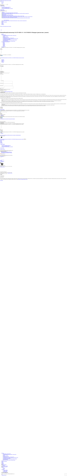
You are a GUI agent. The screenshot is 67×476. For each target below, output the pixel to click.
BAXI (3, 42)
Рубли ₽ (3, 2)
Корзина (1, 160)
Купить (1, 132)
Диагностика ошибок (4, 461)
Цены (2, 22)
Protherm (4, 44)
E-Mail (1, 73)
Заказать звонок (2, 9)
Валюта (3, 467)
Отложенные (1, 161)
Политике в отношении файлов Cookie (22, 179)
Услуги (2, 21)
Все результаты (2, 5)
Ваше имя (1, 72)
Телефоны (3, 469)
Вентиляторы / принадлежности (5, 41)
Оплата (2, 61)
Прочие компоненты (5, 40)
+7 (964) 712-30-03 (5, 471)
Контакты (3, 24)
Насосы (4, 36)
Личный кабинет (4, 464)
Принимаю (1, 180)
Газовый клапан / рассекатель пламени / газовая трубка (9, 35)
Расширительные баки (5, 37)
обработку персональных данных (8, 91)
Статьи (1, 142)
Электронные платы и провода (6, 39)
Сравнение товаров (5, 466)
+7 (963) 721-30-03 (5, 470)
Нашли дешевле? (2, 109)
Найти (1, 174)
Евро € (4, 468)
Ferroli (4, 43)
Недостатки (1, 85)
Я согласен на (6, 91)
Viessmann (4, 46)
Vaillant (4, 45)
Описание (3, 59)
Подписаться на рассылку (3, 151)
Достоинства (1, 83)
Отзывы (3, 23)
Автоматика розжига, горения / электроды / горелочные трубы (10, 38)
